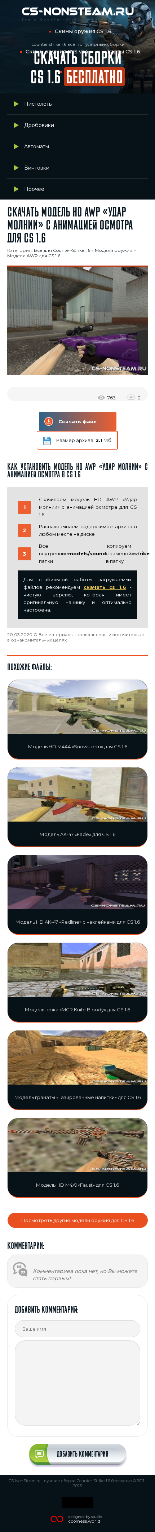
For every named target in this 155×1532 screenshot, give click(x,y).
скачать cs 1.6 (105, 587)
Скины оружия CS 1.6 (83, 31)
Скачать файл (77, 421)
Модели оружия (113, 250)
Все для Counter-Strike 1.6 (62, 250)
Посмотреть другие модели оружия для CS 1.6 (77, 1220)
